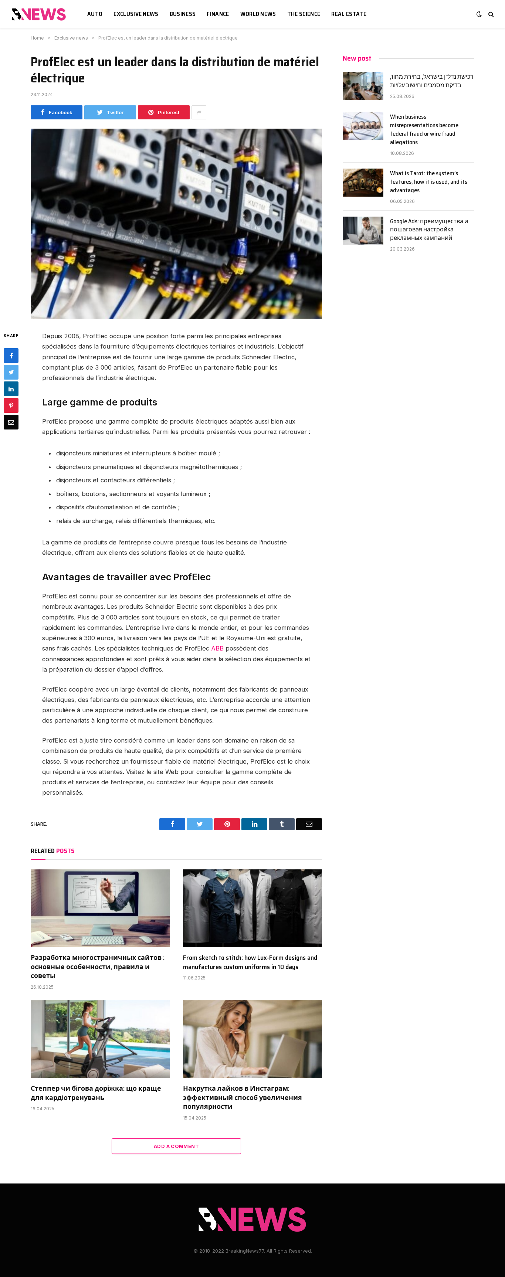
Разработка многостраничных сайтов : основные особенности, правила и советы (98, 966)
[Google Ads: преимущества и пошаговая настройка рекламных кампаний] (363, 231)
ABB (217, 648)
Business (183, 13)
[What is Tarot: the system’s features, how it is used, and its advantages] (363, 183)
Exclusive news (135, 13)
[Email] (11, 422)
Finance (218, 13)
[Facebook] (11, 355)
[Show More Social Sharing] (199, 112)
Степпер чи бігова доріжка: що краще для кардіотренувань (96, 1093)
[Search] (490, 14)
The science (304, 13)
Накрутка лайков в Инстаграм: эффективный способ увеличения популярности (242, 1097)
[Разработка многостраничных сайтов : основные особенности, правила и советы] (100, 908)
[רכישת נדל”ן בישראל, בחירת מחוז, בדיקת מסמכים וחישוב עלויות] (363, 86)
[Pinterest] (11, 405)
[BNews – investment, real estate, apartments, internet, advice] (40, 14)
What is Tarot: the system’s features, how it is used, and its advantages (428, 182)
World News (258, 13)
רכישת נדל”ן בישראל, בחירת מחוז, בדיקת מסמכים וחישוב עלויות (432, 81)
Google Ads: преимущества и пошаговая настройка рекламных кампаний (429, 230)
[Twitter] (11, 372)
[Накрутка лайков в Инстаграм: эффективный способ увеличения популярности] (252, 1039)
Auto (94, 13)
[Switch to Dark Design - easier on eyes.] (479, 14)
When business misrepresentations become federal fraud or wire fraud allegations (424, 130)
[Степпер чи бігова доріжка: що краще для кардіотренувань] (100, 1039)
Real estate (348, 13)
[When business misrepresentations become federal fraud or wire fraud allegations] (363, 126)
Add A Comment (176, 1146)
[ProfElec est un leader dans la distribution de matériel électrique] (176, 224)
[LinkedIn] (11, 388)
